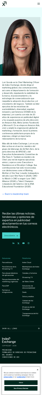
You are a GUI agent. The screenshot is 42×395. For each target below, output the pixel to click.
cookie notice (21, 377)
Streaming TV (27, 277)
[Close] (37, 369)
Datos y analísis (28, 296)
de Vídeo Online (28, 281)
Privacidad (7, 350)
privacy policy (8, 377)
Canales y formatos (29, 273)
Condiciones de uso (10, 357)
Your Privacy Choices (21, 388)
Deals (24, 292)
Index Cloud (26, 262)
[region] (21, 381)
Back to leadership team (17, 194)
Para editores (7, 262)
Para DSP (5, 286)
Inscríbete (10, 235)
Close (21, 382)
